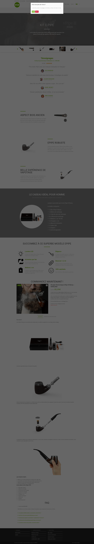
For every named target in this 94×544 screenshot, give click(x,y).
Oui (33, 11)
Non (37, 11)
